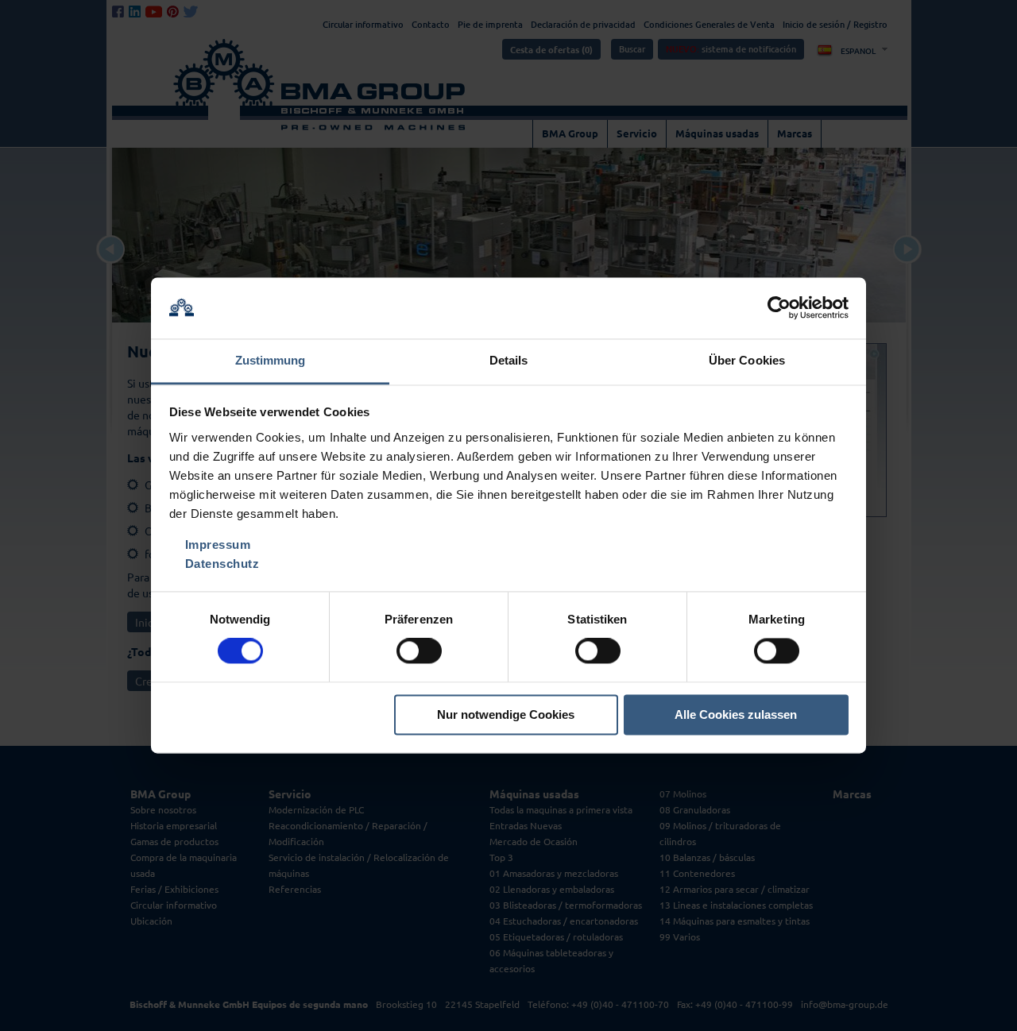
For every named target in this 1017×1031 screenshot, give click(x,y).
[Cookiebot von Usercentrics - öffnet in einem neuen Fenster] (779, 308)
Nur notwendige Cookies (505, 714)
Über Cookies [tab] (747, 360)
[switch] (419, 651)
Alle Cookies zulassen (736, 714)
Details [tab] (508, 360)
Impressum (218, 544)
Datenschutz (222, 563)
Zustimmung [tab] (270, 360)
